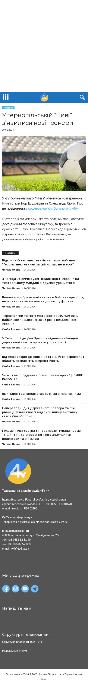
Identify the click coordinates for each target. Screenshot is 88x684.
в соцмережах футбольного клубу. (52, 208)
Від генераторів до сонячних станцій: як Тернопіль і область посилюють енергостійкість (43, 359)
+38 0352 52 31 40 (19, 539)
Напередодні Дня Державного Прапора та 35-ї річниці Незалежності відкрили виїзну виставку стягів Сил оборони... (39, 412)
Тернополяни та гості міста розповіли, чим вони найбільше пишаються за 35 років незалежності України (40, 320)
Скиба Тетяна (11, 329)
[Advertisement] (44, 46)
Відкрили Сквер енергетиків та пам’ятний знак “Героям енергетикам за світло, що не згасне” (39, 262)
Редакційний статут (14, 650)
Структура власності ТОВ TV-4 (22, 641)
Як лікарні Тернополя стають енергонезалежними (41, 394)
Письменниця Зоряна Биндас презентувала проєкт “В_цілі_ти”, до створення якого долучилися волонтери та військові (42, 435)
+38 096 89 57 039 (19, 544)
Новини (8, 107)
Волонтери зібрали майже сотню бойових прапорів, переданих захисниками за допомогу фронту (43, 299)
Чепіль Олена (11, 269)
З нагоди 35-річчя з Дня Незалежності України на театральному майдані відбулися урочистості (40, 281)
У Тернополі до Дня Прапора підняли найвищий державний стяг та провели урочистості (40, 340)
